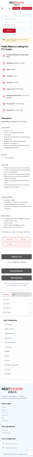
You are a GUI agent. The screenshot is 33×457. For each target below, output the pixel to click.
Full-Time (27, 232)
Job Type (6, 299)
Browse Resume (16, 271)
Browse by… (6, 294)
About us (4, 410)
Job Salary (6, 303)
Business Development (12, 365)
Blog (3, 418)
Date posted (6, 312)
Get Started (16, 8)
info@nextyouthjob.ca (11, 448)
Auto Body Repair (10, 342)
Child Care (8, 374)
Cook (14, 232)
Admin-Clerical (9, 329)
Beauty (7, 356)
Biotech (7, 360)
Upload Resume (6, 433)
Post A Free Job (26, 8)
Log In (9, 8)
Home (3, 407)
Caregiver (8, 369)
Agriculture (8, 338)
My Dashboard (16, 278)
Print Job (23, 239)
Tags (14, 294)
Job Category (7, 308)
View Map (9, 244)
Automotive (8, 347)
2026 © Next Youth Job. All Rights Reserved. (16, 454)
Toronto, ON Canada (11, 443)
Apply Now (9, 239)
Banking (7, 351)
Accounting (8, 324)
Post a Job (5, 412)
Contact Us (5, 420)
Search (9, 31)
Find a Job (5, 415)
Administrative (9, 333)
